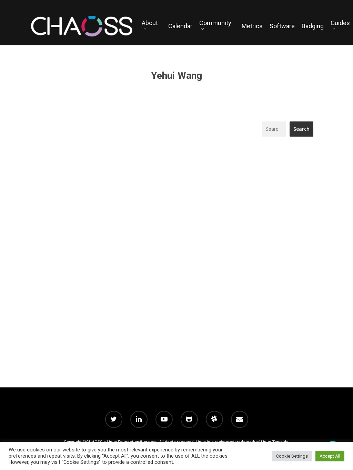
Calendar (180, 26)
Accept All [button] (330, 456)
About (150, 23)
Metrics (252, 26)
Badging (313, 26)
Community (215, 23)
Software (282, 26)
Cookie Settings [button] (292, 456)
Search (301, 129)
